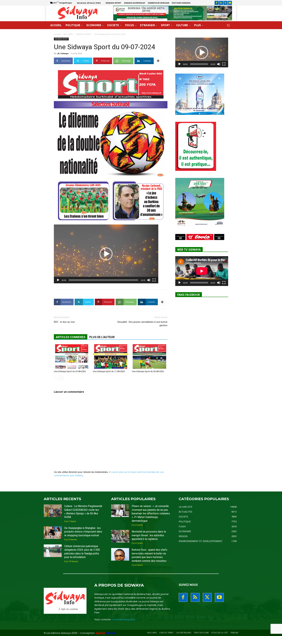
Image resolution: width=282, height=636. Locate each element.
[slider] (103, 280)
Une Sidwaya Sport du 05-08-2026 (148, 371)
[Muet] (148, 280)
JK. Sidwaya (63, 53)
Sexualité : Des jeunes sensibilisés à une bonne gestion (142, 323)
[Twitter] (225, 3)
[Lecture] (58, 280)
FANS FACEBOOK (188, 294)
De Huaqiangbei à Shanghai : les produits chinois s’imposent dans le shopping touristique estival (83, 531)
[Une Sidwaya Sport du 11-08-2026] (110, 356)
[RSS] (221, 3)
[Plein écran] (154, 280)
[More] (158, 61)
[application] (106, 253)
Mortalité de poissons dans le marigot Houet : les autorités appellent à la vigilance (149, 535)
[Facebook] (216, 3)
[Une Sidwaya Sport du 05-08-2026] (149, 356)
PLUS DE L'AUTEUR (102, 337)
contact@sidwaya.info (123, 619)
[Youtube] (230, 3)
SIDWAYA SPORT (83, 34)
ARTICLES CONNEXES (70, 337)
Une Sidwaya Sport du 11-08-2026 (109, 371)
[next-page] (61, 378)
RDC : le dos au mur (64, 321)
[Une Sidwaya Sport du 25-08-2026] (71, 356)
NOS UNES (68, 34)
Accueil (57, 34)
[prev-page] (56, 378)
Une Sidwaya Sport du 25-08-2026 (70, 371)
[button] (228, 25)
